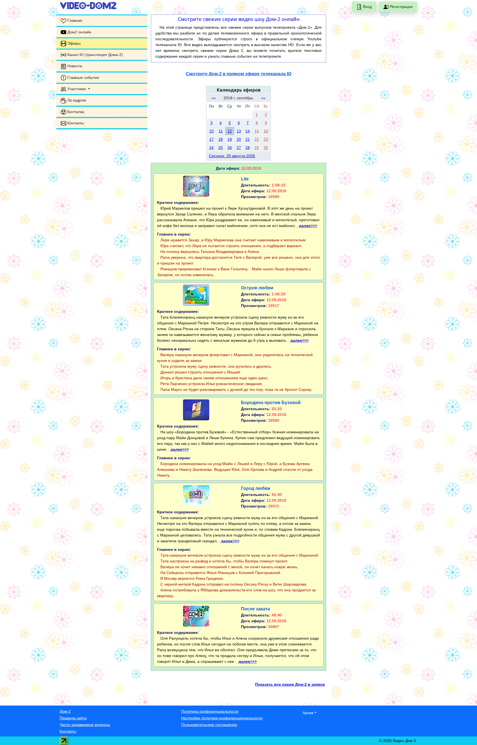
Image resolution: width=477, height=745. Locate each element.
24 (211, 147)
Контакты (68, 731)
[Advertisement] (101, 168)
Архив (308, 713)
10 (211, 131)
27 (239, 147)
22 (257, 139)
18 (220, 139)
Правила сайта (73, 718)
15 (257, 131)
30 (266, 147)
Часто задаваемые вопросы (85, 724)
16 (266, 131)
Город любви (255, 488)
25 (220, 147)
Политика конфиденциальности (210, 711)
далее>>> (308, 225)
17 (211, 139)
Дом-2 (65, 711)
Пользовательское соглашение (209, 724)
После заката (255, 609)
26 (229, 147)
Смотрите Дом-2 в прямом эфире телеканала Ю (239, 73)
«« (213, 98)
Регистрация (401, 6)
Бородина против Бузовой (271, 402)
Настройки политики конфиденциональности (222, 718)
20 (239, 139)
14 (247, 131)
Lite (245, 179)
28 (247, 147)
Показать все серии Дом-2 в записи (290, 684)
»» (263, 98)
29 (257, 147)
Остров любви (257, 287)
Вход (367, 6)
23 (266, 139)
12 (229, 131)
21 (247, 139)
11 (221, 131)
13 (239, 131)
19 (229, 139)
